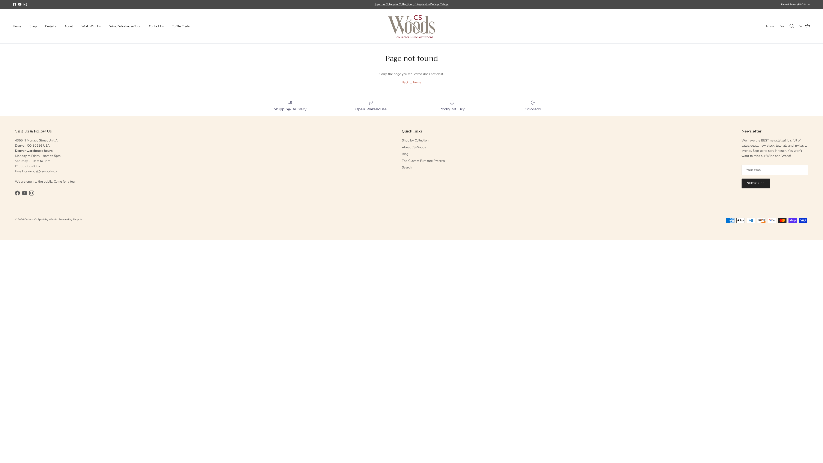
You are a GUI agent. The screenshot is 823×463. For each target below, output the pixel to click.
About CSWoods (414, 147)
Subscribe (755, 183)
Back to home (411, 82)
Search (407, 167)
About (69, 26)
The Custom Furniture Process (423, 161)
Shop (33, 26)
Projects (50, 26)
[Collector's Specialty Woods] (411, 26)
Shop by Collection (415, 140)
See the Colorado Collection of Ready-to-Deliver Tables (412, 4)
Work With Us (91, 26)
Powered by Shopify (70, 219)
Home (17, 26)
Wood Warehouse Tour (124, 26)
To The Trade (180, 26)
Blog (405, 154)
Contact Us (156, 26)
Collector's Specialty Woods (40, 219)
